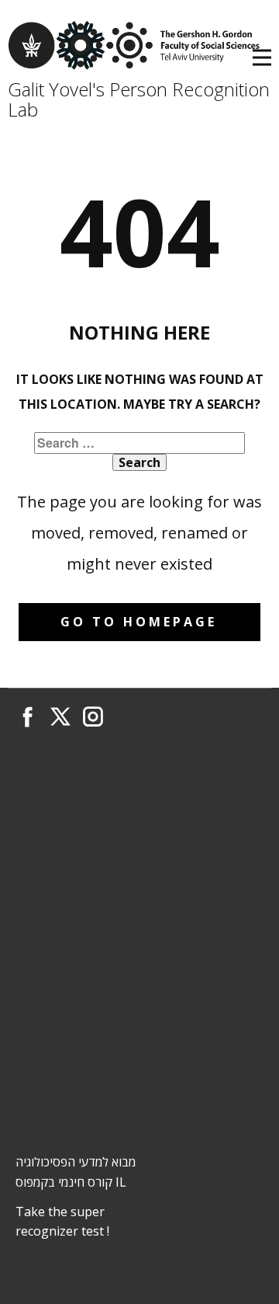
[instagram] (93, 716)
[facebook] (28, 716)
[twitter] (60, 716)
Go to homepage (138, 621)
